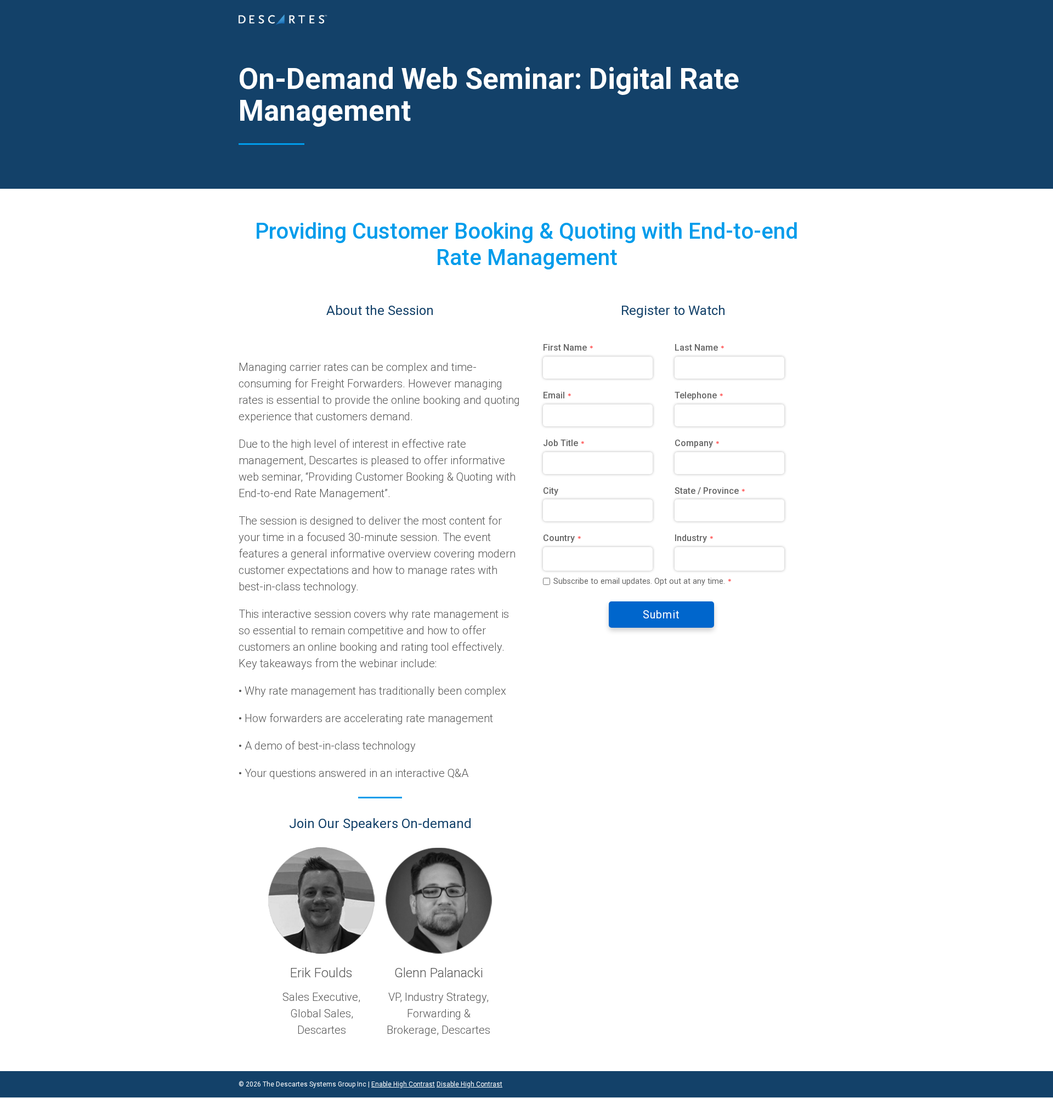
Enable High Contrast (403, 1084)
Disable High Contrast (469, 1084)
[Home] (283, 20)
